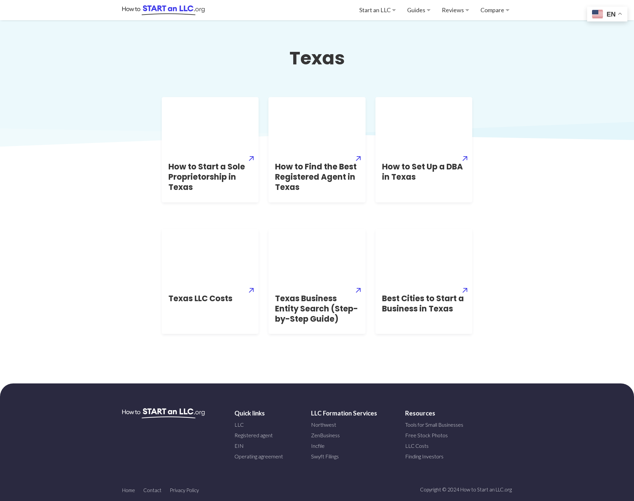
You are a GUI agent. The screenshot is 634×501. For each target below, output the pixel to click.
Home (128, 490)
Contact (152, 490)
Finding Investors (424, 456)
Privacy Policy (184, 490)
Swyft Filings (325, 456)
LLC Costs (417, 446)
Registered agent (253, 435)
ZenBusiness (325, 435)
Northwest (323, 424)
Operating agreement (258, 456)
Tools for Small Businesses (434, 424)
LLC (239, 424)
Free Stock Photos (426, 435)
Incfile (318, 446)
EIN (239, 446)
